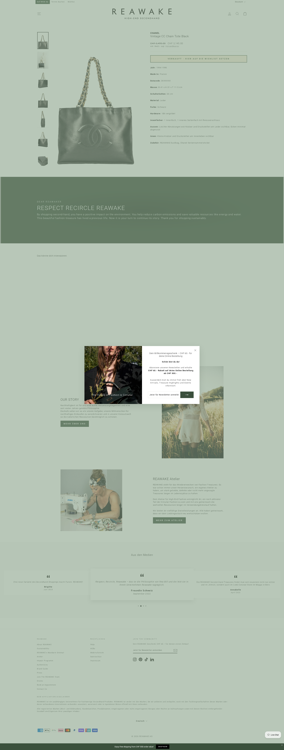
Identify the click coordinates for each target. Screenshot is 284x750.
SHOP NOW (162, 747)
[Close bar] (282, 745)
